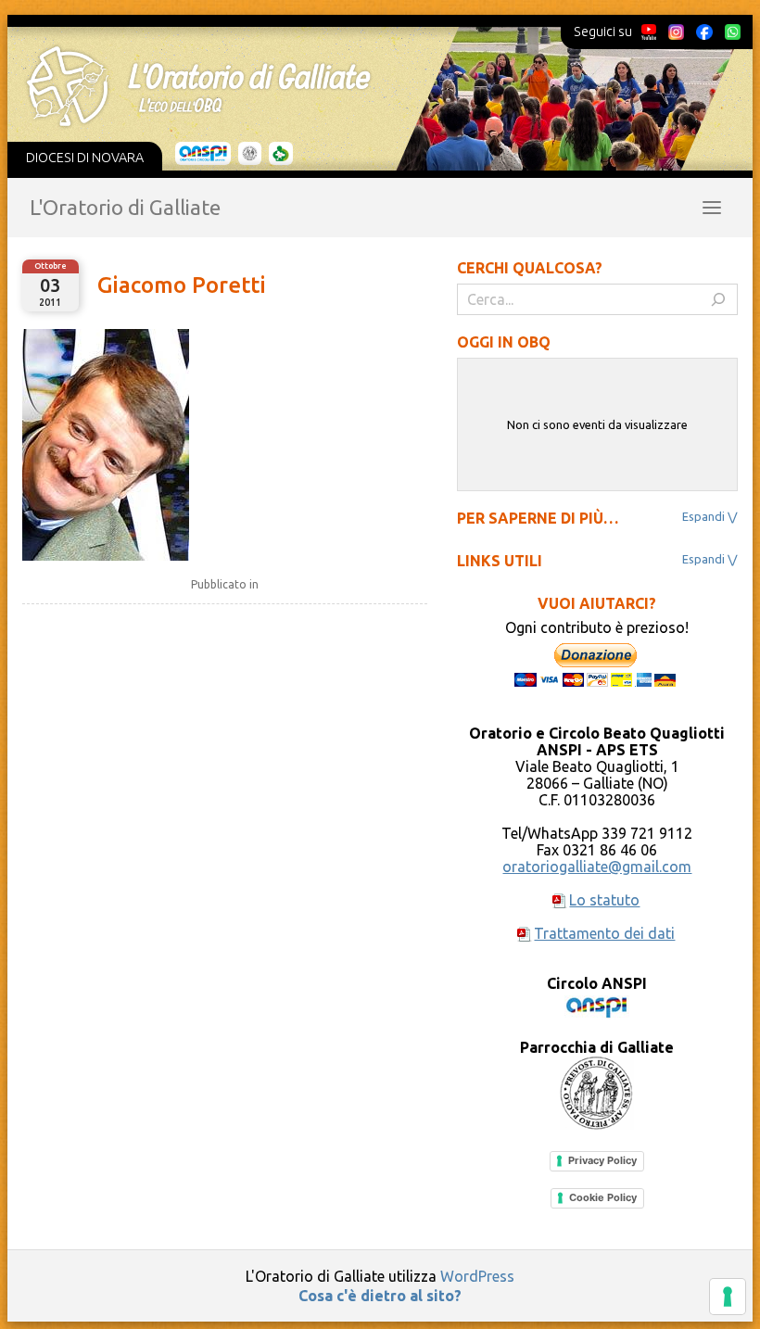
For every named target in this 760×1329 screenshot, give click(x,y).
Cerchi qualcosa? (529, 267)
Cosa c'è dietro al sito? (380, 1295)
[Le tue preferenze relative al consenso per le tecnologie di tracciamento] (727, 1296)
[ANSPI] (203, 154)
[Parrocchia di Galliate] (249, 154)
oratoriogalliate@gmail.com (596, 866)
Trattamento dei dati (604, 933)
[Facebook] (704, 31)
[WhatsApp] (732, 31)
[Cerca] (718, 299)
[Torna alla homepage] (367, 86)
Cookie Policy (603, 1197)
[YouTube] (649, 31)
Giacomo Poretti (181, 284)
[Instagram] (675, 31)
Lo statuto (604, 900)
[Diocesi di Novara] (281, 154)
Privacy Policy (602, 1160)
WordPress (477, 1276)
